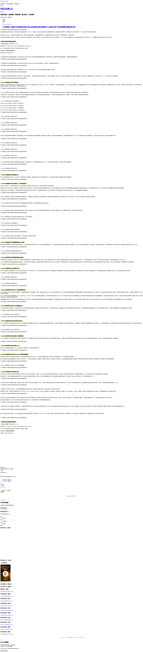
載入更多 (2, 485)
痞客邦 (7, 476)
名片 (3, 22)
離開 (6, 650)
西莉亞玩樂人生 (6, 9)
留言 (10, 476)
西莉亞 (1, 470)
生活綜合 (9, 479)
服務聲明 (82, 637)
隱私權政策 (78, 637)
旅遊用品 (9, 481)
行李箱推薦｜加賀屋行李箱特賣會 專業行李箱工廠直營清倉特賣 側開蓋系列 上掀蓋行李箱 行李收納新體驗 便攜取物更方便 (39, 27)
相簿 (3, 19)
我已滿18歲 (3, 650)
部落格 (4, 20)
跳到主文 (2, 11)
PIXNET (63, 637)
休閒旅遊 (9, 17)
